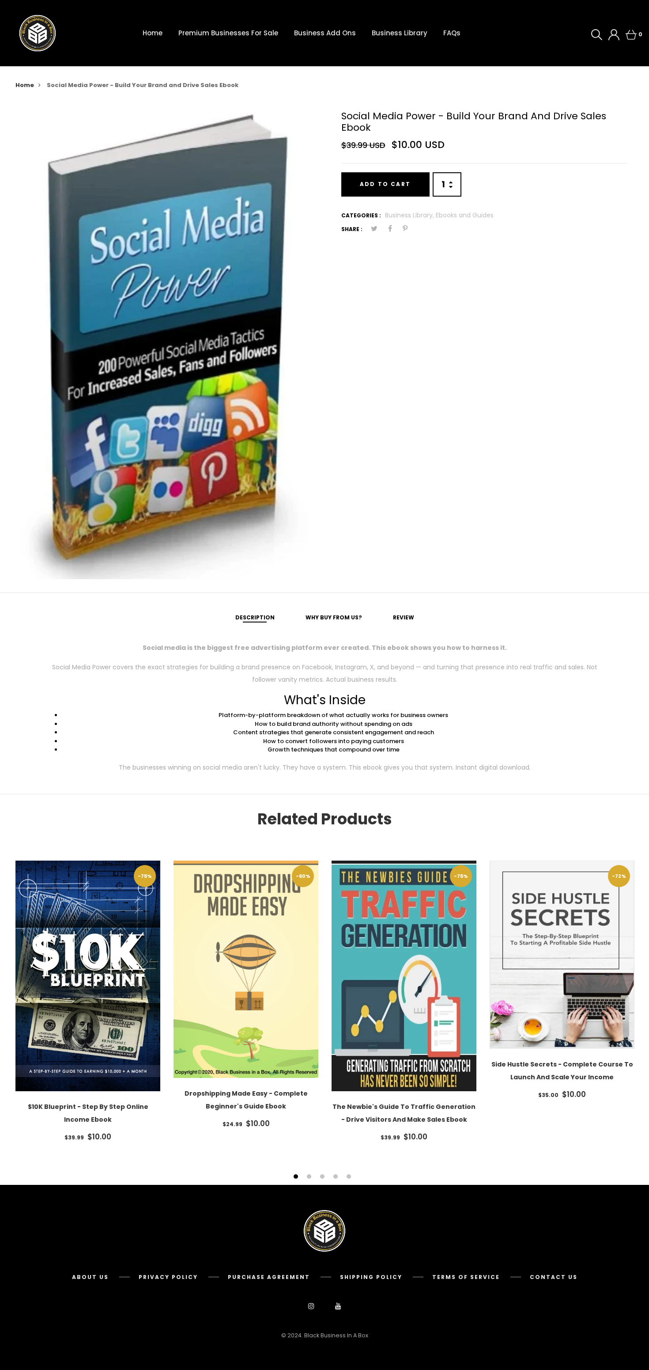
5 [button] (350, 1177)
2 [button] (310, 1177)
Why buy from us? (334, 617)
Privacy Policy (168, 1277)
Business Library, (410, 215)
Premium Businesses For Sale (228, 33)
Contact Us (553, 1277)
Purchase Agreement (269, 1277)
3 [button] (323, 1177)
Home (152, 33)
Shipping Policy (371, 1277)
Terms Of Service (466, 1277)
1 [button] (297, 1177)
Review (403, 617)
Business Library (399, 33)
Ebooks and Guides (465, 215)
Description (255, 617)
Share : (351, 229)
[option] (165, 341)
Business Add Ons (325, 33)
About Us (90, 1277)
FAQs (451, 33)
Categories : (361, 215)
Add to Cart (385, 184)
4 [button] (337, 1177)
